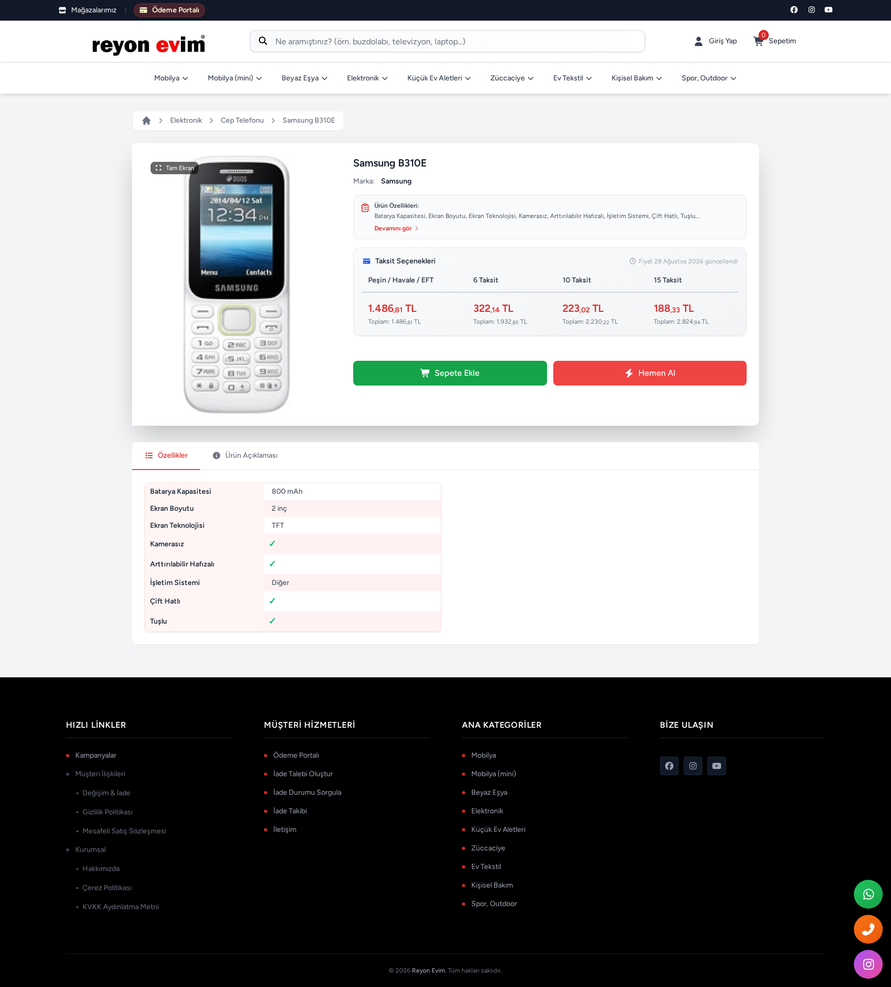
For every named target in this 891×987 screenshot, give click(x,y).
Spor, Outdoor (705, 78)
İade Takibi (290, 811)
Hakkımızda (101, 868)
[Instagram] (811, 10)
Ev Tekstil (568, 78)
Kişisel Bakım (632, 78)
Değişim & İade (106, 793)
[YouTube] (829, 10)
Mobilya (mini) (230, 78)
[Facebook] (794, 10)
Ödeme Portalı (296, 755)
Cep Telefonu (242, 120)
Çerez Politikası (106, 887)
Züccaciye (507, 78)
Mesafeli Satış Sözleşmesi (124, 831)
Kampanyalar (96, 755)
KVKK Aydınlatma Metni (120, 906)
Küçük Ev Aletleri (434, 78)
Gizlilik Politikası (107, 812)
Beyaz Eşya (300, 78)
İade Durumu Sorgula (307, 792)
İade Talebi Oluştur (303, 773)
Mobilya (166, 78)
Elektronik (363, 78)
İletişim (284, 829)
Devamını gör (392, 228)
